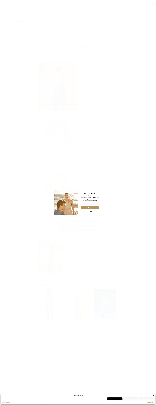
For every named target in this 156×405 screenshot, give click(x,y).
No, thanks (90, 211)
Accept (115, 398)
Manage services (150, 402)
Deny (131, 398)
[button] (153, 395)
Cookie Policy (4, 402)
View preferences (147, 398)
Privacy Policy (9, 402)
